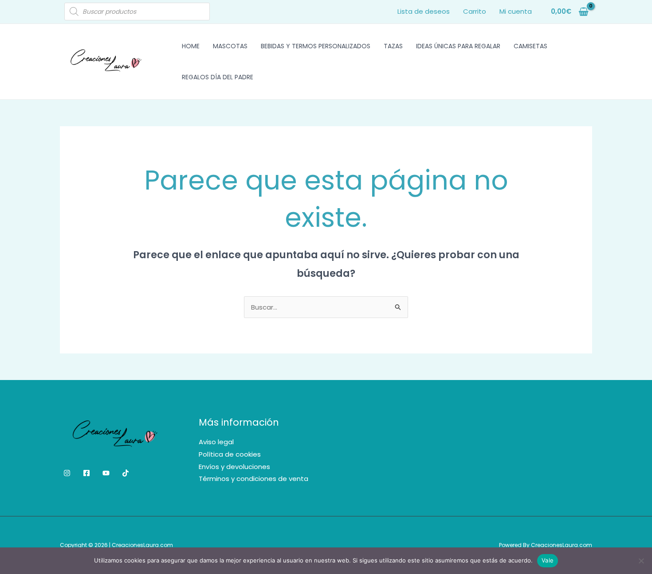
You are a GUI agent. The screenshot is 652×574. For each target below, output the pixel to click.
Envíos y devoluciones (234, 466)
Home (191, 46)
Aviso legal (216, 441)
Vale (548, 560)
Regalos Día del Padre (217, 77)
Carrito (474, 11)
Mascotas (230, 46)
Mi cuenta (515, 11)
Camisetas (530, 46)
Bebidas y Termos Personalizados (315, 46)
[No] (640, 560)
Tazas (393, 46)
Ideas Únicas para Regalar (458, 46)
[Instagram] (67, 473)
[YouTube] (106, 473)
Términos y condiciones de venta (253, 478)
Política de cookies (230, 454)
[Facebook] (86, 473)
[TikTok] (125, 473)
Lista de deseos (423, 11)
